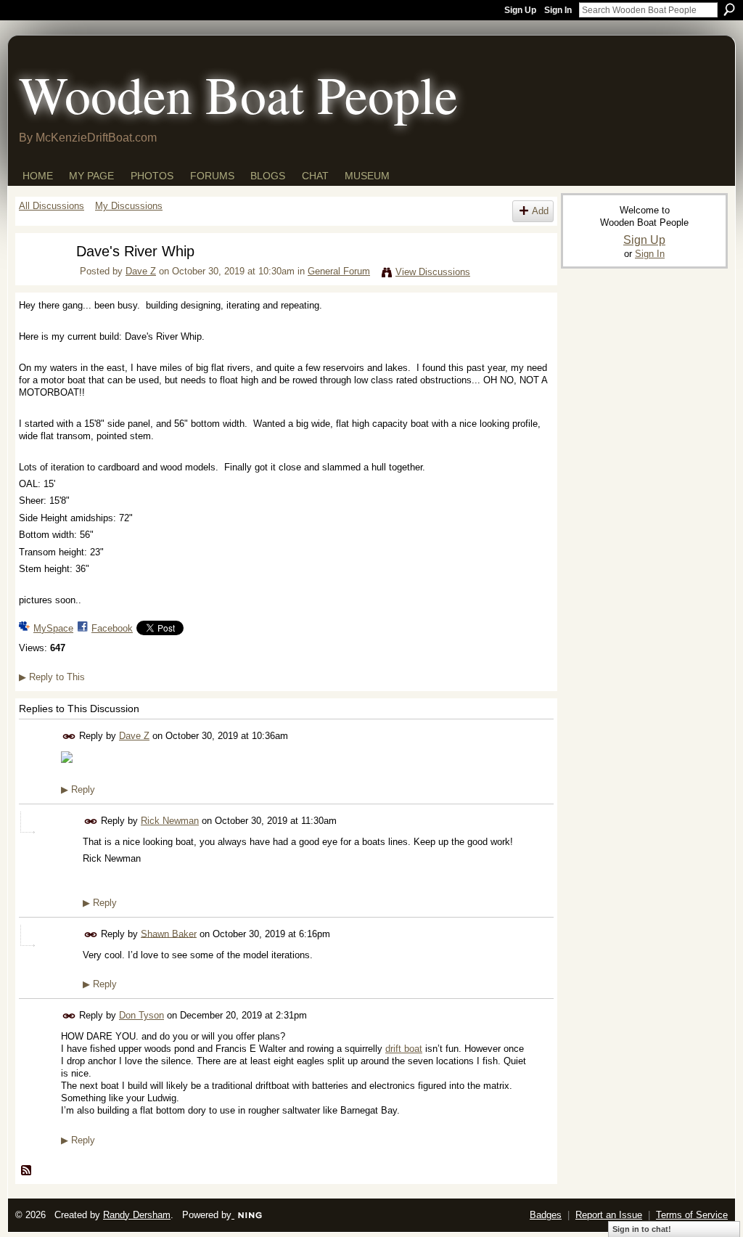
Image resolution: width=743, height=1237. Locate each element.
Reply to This (52, 676)
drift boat (403, 1048)
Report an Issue (608, 1214)
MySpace (53, 628)
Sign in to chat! (641, 1229)
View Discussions (432, 271)
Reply (78, 789)
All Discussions (51, 205)
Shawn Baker (169, 933)
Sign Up (520, 10)
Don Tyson (141, 1015)
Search (729, 9)
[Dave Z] (38, 279)
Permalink (69, 736)
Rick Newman (170, 820)
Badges (546, 1214)
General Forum (339, 271)
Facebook (112, 628)
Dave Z (141, 271)
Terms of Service (692, 1214)
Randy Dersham (137, 1214)
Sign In (558, 10)
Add (540, 210)
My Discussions (129, 205)
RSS (26, 1170)
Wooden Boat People (238, 93)
